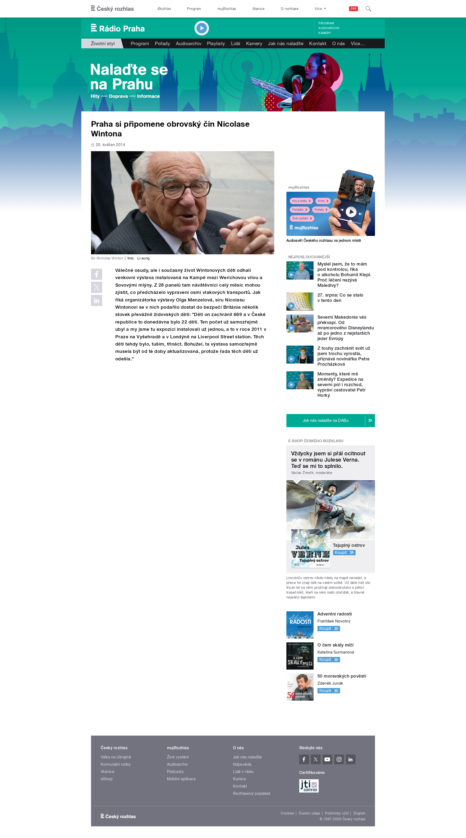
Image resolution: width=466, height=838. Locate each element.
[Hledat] (368, 8)
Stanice (258, 9)
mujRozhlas (226, 9)
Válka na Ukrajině (116, 757)
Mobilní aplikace (181, 779)
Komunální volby (116, 764)
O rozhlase (290, 9)
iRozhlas (164, 9)
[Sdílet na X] (96, 287)
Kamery (324, 33)
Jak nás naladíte (285, 43)
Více (358, 43)
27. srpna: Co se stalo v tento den (340, 297)
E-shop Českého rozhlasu (316, 441)
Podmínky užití (337, 813)
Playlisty (216, 43)
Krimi (321, 201)
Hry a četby (299, 201)
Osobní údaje (309, 813)
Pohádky (298, 209)
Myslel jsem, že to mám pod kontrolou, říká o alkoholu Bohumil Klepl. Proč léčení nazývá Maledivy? (344, 274)
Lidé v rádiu (243, 771)
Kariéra (239, 779)
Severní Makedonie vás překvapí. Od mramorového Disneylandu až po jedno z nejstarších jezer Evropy (345, 328)
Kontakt (317, 43)
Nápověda (242, 764)
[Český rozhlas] (112, 8)
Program (194, 9)
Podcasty (175, 771)
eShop (106, 779)
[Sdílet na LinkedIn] (96, 300)
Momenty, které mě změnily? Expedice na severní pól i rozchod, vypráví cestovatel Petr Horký (341, 384)
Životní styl (103, 43)
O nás (338, 43)
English (359, 813)
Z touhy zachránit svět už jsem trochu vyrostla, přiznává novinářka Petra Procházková (343, 356)
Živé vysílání (300, 218)
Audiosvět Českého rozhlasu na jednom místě (323, 240)
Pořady (162, 43)
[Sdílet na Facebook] (96, 274)
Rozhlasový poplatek (251, 793)
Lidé (235, 43)
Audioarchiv (328, 28)
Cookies (287, 813)
